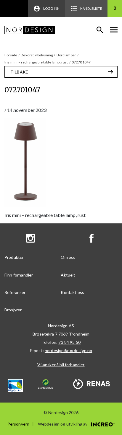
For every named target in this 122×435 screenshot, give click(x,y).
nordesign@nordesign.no (68, 350)
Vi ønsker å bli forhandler (60, 364)
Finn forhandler (18, 274)
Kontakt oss (72, 292)
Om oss (68, 257)
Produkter (14, 257)
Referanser (15, 292)
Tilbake (19, 71)
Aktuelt (68, 274)
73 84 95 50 (69, 342)
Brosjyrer (13, 309)
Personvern (18, 423)
